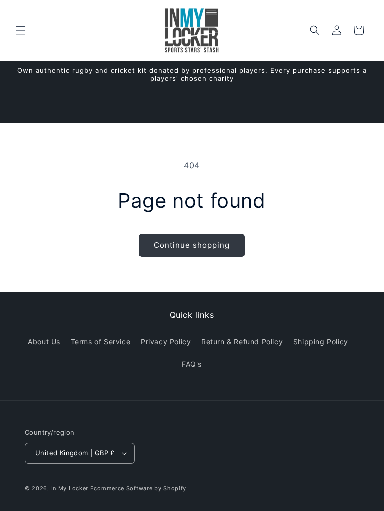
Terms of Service (101, 341)
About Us (44, 341)
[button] (21, 30)
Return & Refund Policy (242, 341)
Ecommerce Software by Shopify (138, 488)
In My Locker (70, 488)
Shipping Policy (321, 341)
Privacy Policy (166, 341)
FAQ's (192, 364)
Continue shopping (192, 245)
